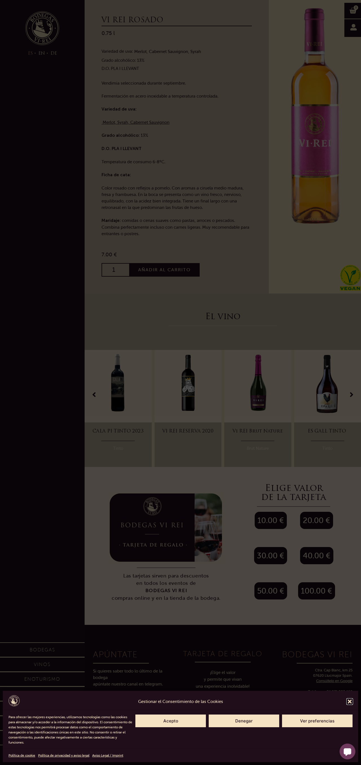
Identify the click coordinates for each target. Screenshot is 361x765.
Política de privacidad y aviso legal (63, 755)
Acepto (170, 721)
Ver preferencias (317, 721)
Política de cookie (21, 755)
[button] (350, 701)
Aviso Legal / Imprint (107, 755)
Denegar (244, 721)
